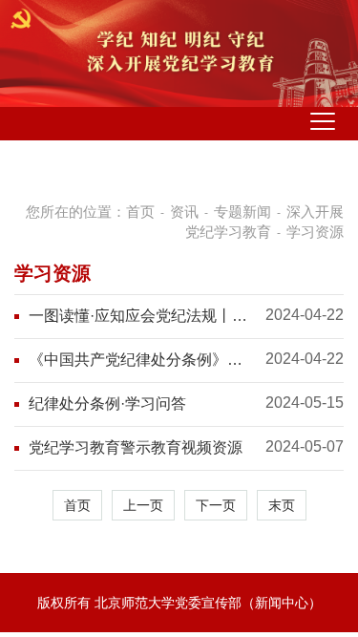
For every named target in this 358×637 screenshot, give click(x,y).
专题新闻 (242, 211)
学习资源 (315, 231)
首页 (140, 211)
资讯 (184, 211)
